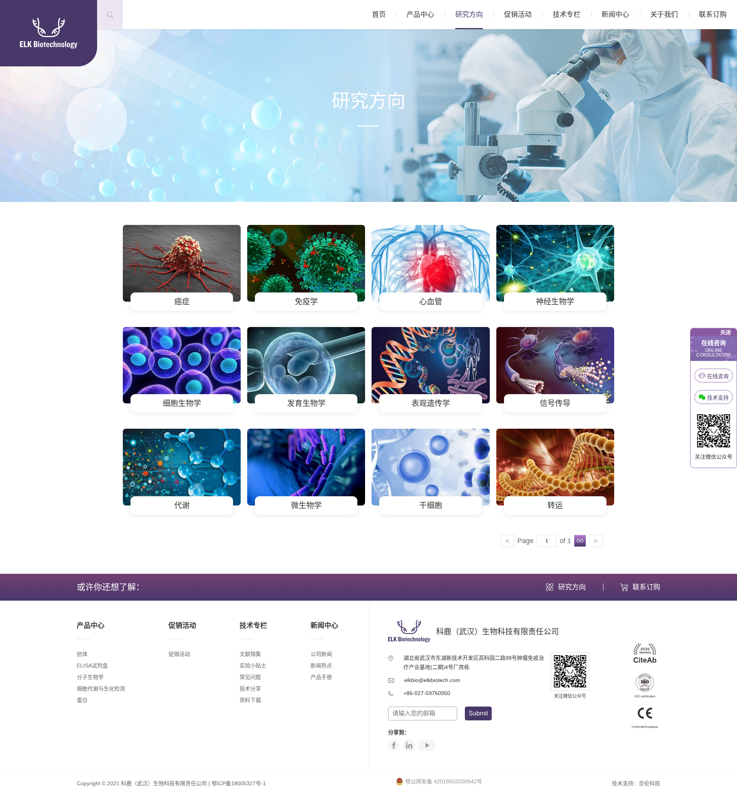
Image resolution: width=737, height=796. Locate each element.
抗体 (82, 654)
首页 (379, 14)
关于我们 (664, 14)
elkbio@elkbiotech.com (432, 680)
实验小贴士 (253, 665)
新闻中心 (615, 14)
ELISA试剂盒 (92, 665)
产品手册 (321, 677)
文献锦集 (250, 654)
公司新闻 (321, 654)
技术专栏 (566, 14)
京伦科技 (649, 783)
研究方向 (469, 14)
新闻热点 (321, 665)
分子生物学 (90, 677)
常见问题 (250, 677)
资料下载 (250, 700)
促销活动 (518, 14)
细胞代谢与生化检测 (101, 688)
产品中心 (420, 14)
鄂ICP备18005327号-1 (239, 783)
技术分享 (250, 688)
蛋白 (82, 700)
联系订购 (713, 14)
